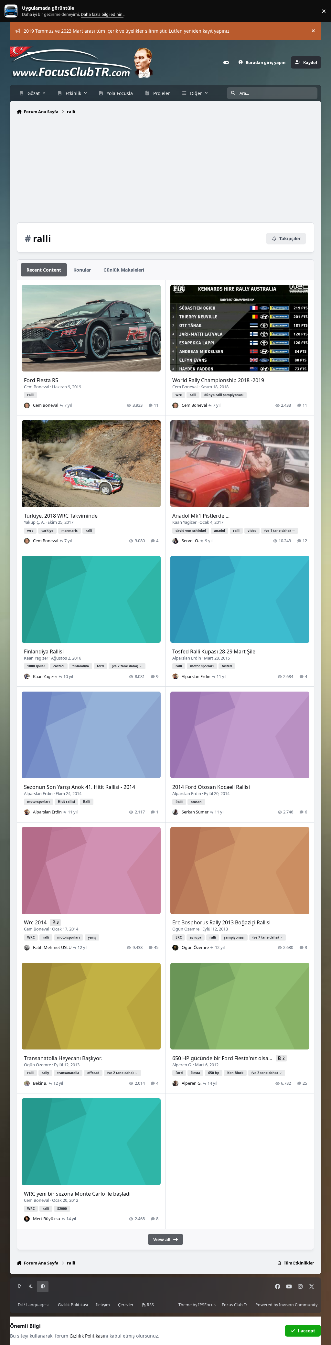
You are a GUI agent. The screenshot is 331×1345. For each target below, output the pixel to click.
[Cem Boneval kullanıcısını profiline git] (27, 405)
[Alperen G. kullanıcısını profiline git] (175, 1083)
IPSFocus (207, 1304)
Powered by (286, 1304)
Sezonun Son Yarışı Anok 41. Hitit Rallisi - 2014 (79, 787)
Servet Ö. (190, 540)
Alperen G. (182, 1065)
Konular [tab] (82, 270)
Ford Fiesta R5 (41, 380)
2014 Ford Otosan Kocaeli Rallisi (211, 787)
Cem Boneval (36, 387)
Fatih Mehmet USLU (52, 947)
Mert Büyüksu (46, 1218)
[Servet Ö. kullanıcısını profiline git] (175, 541)
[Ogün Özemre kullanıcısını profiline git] (175, 948)
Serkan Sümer (195, 812)
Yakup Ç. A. (34, 522)
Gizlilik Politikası (73, 1304)
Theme (185, 1304)
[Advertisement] (166, 170)
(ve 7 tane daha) (265, 937)
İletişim (103, 1304)
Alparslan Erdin (186, 658)
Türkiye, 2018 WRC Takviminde (61, 515)
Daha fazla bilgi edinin (24, 11)
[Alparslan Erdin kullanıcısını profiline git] (175, 676)
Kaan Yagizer (184, 522)
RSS (150, 1304)
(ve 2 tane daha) (125, 666)
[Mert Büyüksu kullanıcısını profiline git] (27, 1219)
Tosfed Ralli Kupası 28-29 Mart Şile (213, 651)
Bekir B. (40, 1083)
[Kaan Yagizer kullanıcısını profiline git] (27, 676)
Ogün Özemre (185, 929)
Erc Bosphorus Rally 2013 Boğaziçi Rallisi (221, 922)
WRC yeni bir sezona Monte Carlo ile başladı (77, 1193)
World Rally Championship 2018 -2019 (218, 380)
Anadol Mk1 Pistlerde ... (201, 515)
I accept (306, 1331)
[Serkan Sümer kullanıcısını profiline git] (175, 812)
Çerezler (125, 1304)
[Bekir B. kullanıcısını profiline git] (27, 1083)
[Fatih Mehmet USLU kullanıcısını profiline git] (27, 948)
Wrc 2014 (36, 922)
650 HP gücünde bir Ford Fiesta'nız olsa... (222, 1058)
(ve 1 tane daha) (277, 530)
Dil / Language (32, 1304)
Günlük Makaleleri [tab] (123, 270)
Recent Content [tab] (44, 270)
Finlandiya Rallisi (44, 651)
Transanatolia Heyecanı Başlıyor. (63, 1058)
